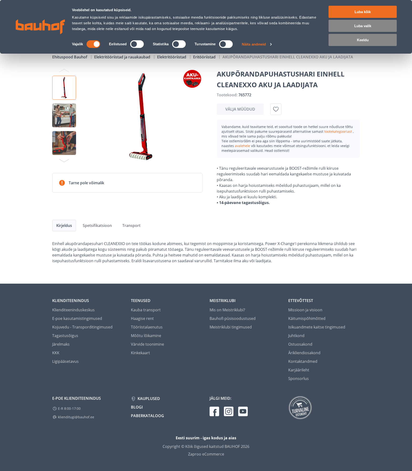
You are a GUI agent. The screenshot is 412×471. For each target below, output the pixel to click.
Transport (131, 225)
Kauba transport (146, 309)
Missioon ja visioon (305, 309)
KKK (55, 352)
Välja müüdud (240, 109)
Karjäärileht (298, 370)
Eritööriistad (204, 57)
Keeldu (363, 40)
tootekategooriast (338, 131)
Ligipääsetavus (65, 361)
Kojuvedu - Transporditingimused (82, 327)
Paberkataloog (147, 415)
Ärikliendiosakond (304, 352)
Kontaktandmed (302, 361)
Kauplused (148, 398)
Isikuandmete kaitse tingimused (316, 327)
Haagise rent (142, 318)
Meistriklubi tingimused (231, 327)
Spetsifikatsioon (97, 225)
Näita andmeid (254, 44)
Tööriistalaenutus (147, 327)
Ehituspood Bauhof (70, 57)
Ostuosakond (300, 344)
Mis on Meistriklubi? (227, 309)
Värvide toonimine (147, 344)
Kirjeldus (64, 225)
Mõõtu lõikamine (146, 335)
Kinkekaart (140, 352)
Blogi (137, 407)
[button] (64, 88)
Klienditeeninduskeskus (73, 309)
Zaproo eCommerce (206, 454)
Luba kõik (363, 12)
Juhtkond (296, 335)
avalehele (243, 145)
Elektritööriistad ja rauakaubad (122, 57)
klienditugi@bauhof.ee (76, 417)
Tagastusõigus (65, 335)
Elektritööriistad (172, 57)
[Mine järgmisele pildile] (64, 160)
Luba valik (362, 26)
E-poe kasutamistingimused (77, 318)
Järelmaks (61, 344)
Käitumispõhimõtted (306, 318)
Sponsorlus (298, 378)
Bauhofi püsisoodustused (233, 318)
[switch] (137, 44)
